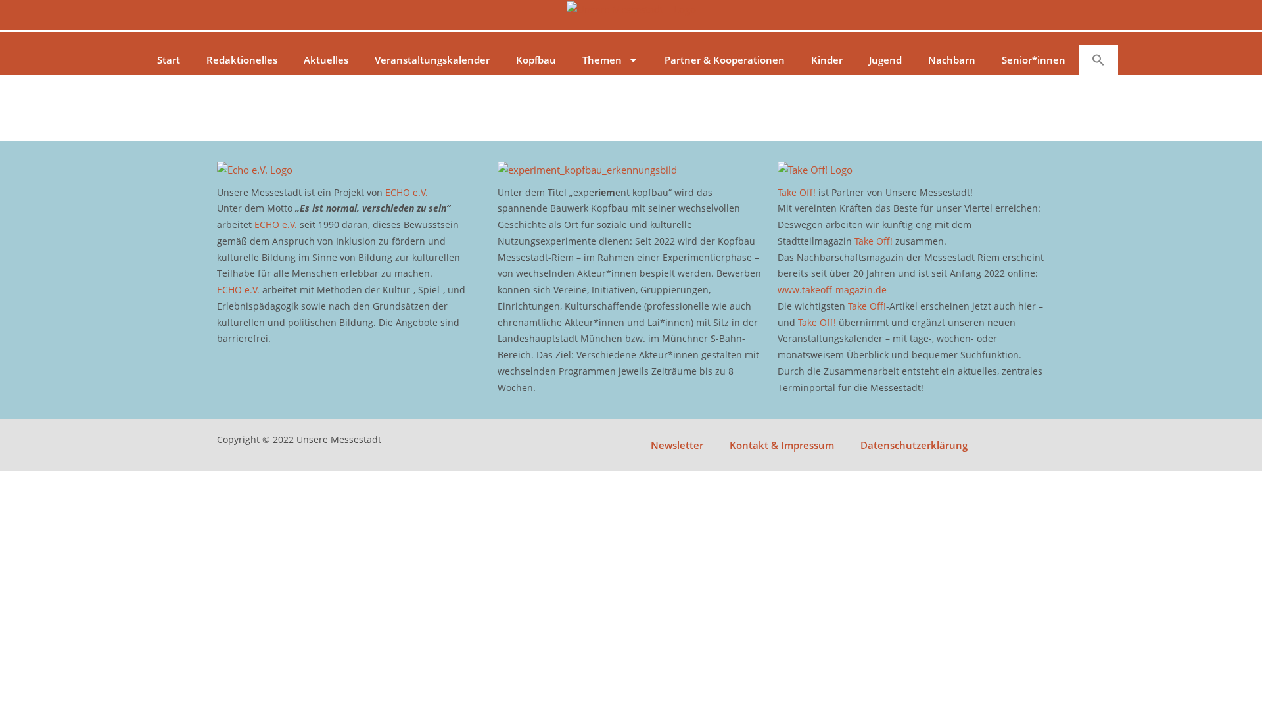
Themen (602, 59)
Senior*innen (1033, 59)
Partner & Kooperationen (725, 59)
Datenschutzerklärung (914, 445)
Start (168, 59)
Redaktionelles (241, 59)
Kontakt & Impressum (782, 445)
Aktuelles (326, 59)
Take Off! (797, 192)
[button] (1098, 60)
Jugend (885, 59)
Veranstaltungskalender (432, 59)
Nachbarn (951, 59)
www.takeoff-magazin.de (832, 289)
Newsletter (677, 445)
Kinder (827, 59)
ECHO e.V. (406, 192)
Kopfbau (536, 59)
